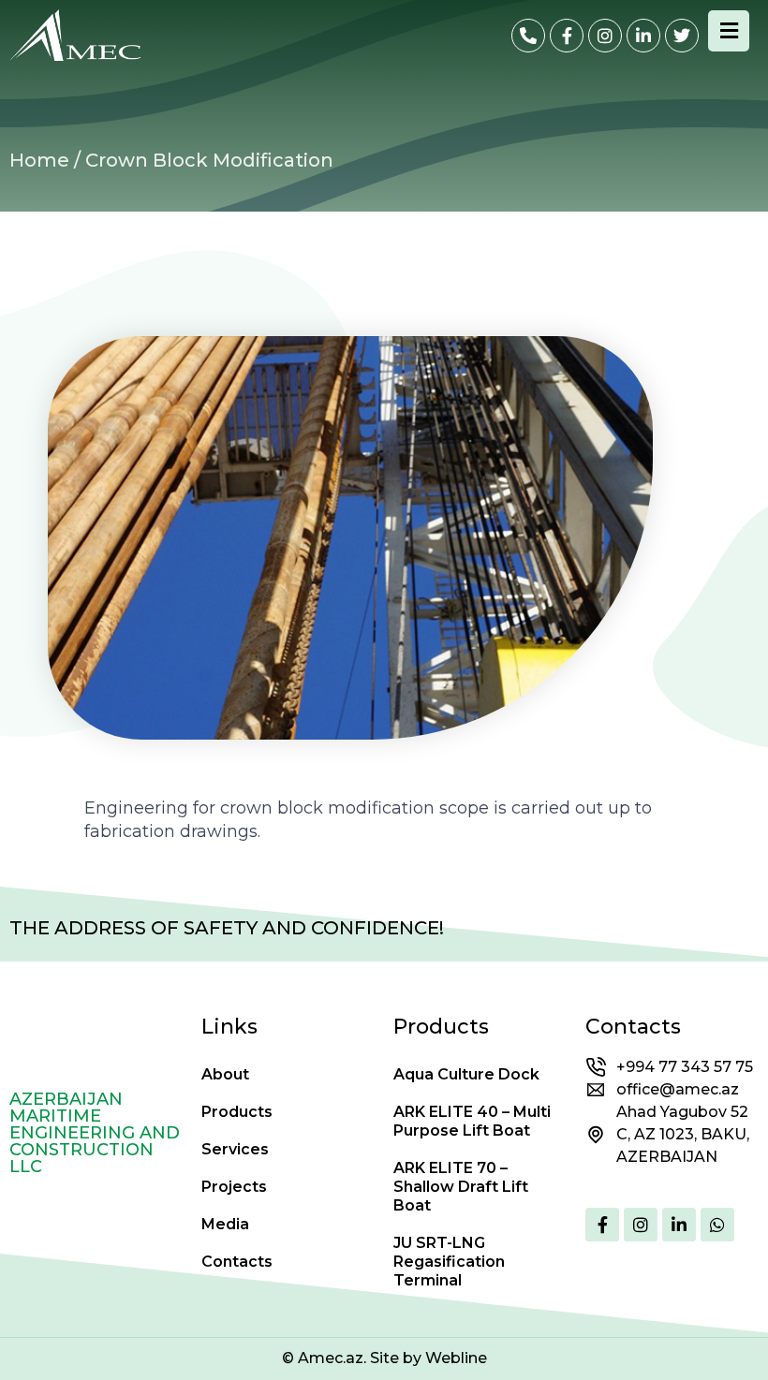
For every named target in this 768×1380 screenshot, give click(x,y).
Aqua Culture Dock (466, 1074)
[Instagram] (605, 35)
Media (225, 1224)
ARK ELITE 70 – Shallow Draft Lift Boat (460, 1186)
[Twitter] (682, 35)
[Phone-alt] (528, 35)
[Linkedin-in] (643, 35)
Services (235, 1149)
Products (237, 1112)
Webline (456, 1358)
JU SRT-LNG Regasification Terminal (449, 1261)
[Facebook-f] (566, 35)
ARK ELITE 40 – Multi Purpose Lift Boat (472, 1121)
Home (39, 160)
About (225, 1074)
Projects (234, 1187)
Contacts (237, 1261)
